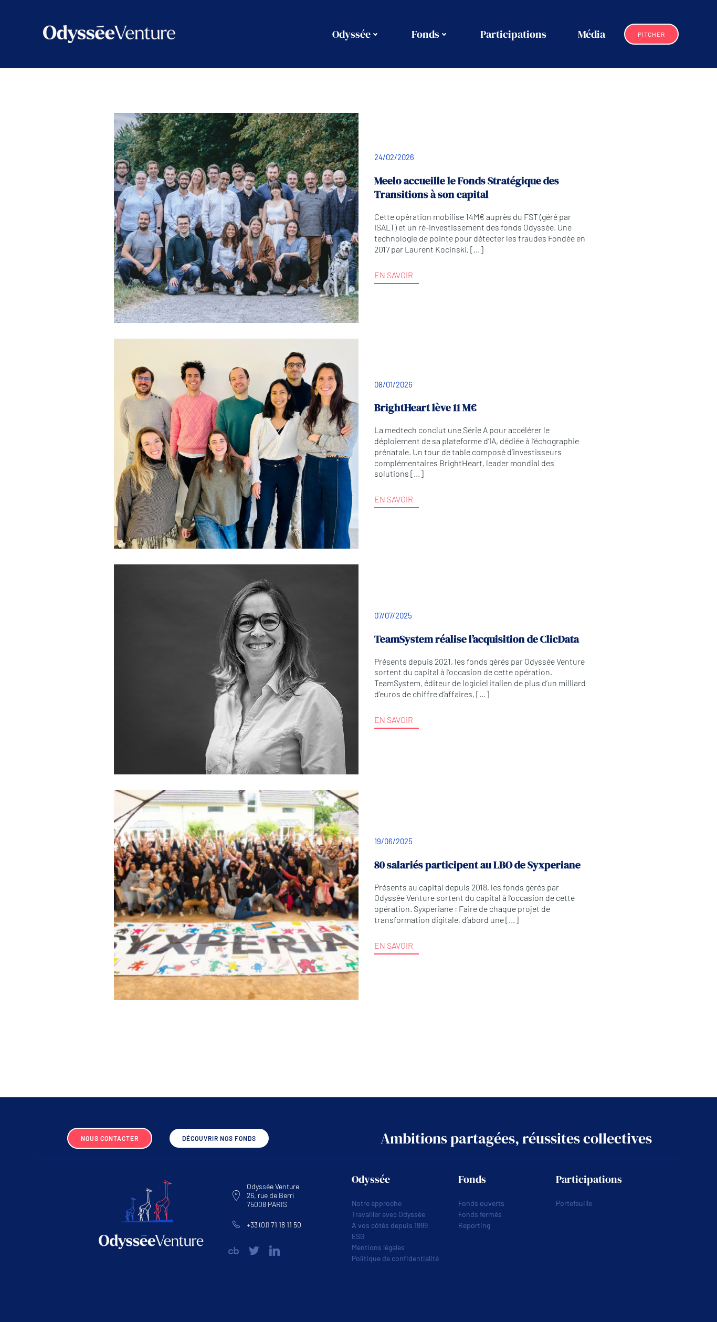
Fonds (425, 34)
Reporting (474, 1225)
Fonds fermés (480, 1214)
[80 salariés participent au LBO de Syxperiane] (236, 894)
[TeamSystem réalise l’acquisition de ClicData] (236, 668)
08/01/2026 (393, 384)
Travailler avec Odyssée (388, 1214)
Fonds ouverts (481, 1203)
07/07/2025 (393, 615)
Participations (513, 34)
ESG (358, 1236)
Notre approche (377, 1203)
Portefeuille (574, 1203)
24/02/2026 (394, 157)
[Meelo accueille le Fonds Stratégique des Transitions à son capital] (236, 217)
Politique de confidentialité (395, 1258)
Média (591, 34)
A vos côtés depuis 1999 (390, 1225)
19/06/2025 (393, 841)
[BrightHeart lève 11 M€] (236, 442)
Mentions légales (378, 1247)
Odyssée (351, 34)
